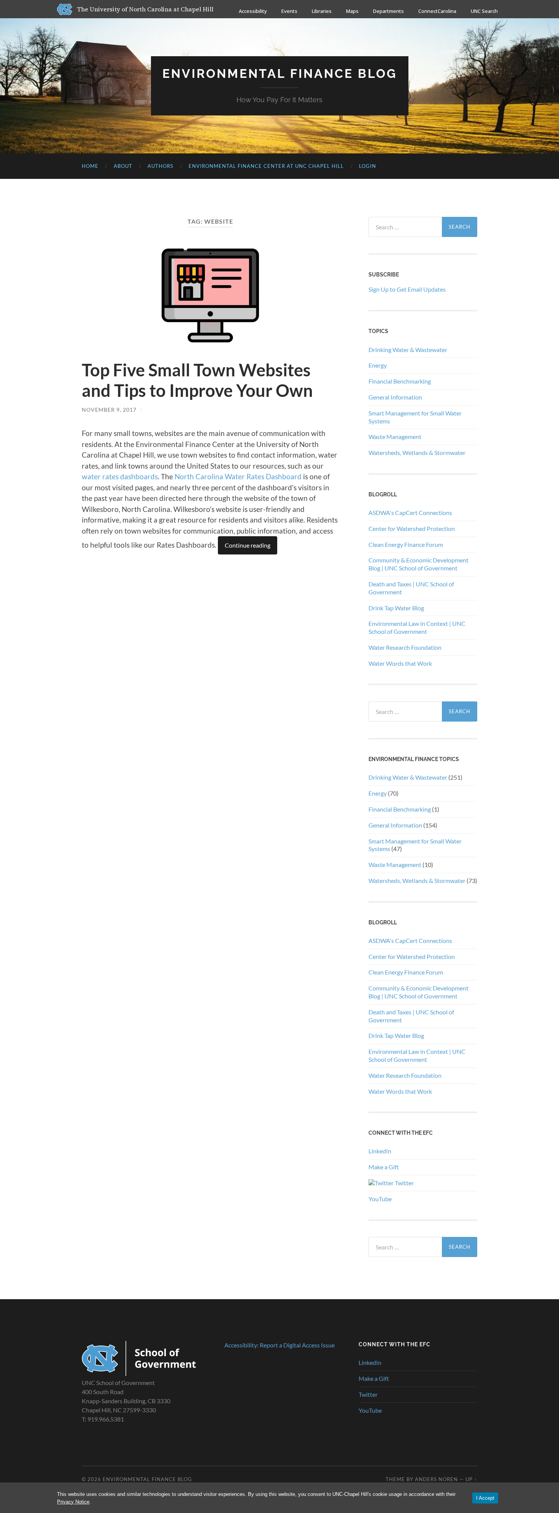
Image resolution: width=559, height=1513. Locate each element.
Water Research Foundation (404, 647)
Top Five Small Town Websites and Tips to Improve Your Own (197, 380)
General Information (395, 397)
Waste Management (394, 436)
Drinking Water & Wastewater (407, 349)
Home (90, 166)
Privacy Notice (73, 1502)
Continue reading (247, 545)
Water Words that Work (400, 663)
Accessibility (253, 11)
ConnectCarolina (437, 11)
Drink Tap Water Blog (396, 607)
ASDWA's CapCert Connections (410, 512)
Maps (352, 11)
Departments (388, 11)
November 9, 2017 (109, 409)
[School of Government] (139, 1373)
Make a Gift (383, 1166)
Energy (377, 365)
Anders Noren (436, 1479)
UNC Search (484, 11)
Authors (160, 166)
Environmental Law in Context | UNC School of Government (416, 627)
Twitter (404, 1182)
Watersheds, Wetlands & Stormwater (416, 452)
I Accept (485, 1498)
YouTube (380, 1198)
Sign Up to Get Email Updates (407, 289)
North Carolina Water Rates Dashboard (238, 476)
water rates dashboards (120, 476)
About (123, 166)
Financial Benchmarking (399, 381)
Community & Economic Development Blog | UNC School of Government (418, 564)
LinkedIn (379, 1150)
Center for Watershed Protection (411, 528)
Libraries (322, 11)
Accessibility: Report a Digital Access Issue (279, 1345)
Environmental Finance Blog (279, 73)
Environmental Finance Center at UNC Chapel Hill (266, 166)
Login (367, 166)
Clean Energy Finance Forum (405, 544)
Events (289, 11)
